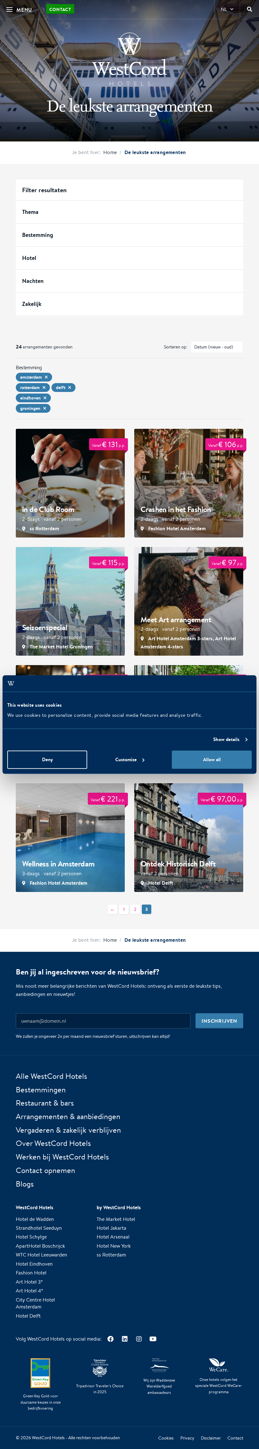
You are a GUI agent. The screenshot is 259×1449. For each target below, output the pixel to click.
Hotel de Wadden (35, 1219)
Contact (60, 9)
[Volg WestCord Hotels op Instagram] (139, 1339)
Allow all (212, 759)
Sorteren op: (176, 347)
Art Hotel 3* (29, 1282)
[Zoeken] (249, 9)
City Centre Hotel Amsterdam (35, 1303)
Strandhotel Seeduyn (39, 1228)
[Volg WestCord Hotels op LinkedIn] (125, 1339)
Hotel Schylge (31, 1236)
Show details (226, 739)
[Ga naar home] (129, 59)
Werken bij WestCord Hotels (62, 1157)
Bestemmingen (41, 1089)
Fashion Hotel (31, 1272)
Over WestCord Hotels (53, 1143)
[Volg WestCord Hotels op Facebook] (110, 1339)
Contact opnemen (45, 1170)
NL (224, 9)
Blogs (25, 1184)
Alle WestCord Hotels (51, 1076)
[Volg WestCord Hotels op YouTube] (153, 1339)
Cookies (166, 1438)
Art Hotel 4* (29, 1290)
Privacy (187, 1438)
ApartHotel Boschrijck (40, 1246)
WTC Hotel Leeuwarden (41, 1254)
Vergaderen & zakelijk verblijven (68, 1130)
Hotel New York (114, 1246)
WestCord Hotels (48, 1437)
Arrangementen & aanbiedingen (68, 1116)
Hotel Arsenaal (113, 1236)
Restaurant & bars (45, 1103)
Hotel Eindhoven (34, 1264)
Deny (47, 759)
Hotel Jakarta (111, 1228)
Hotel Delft (28, 1316)
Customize (126, 759)
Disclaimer (211, 1438)
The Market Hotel (116, 1219)
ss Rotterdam (111, 1254)
